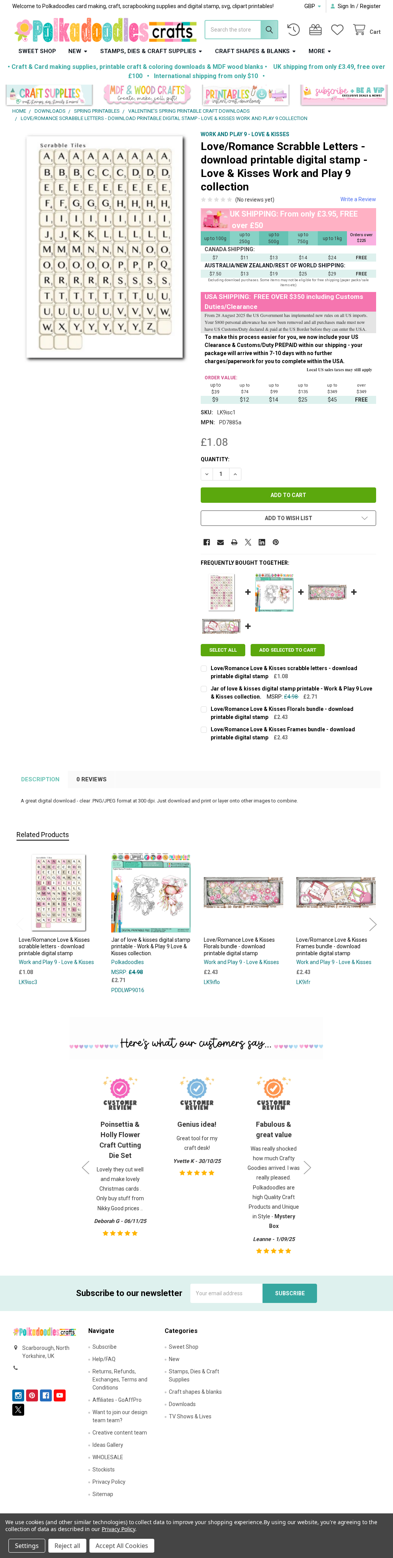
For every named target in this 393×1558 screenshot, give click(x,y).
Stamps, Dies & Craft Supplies (148, 51)
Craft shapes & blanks (252, 51)
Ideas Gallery (107, 1445)
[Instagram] (18, 1395)
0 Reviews (91, 779)
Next (373, 924)
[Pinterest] (276, 542)
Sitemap (102, 1494)
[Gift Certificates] (317, 30)
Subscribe (104, 1347)
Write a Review (358, 199)
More (317, 51)
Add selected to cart (287, 650)
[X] (248, 542)
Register (370, 6)
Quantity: (215, 459)
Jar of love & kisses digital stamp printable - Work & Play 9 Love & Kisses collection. (150, 946)
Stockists (103, 1469)
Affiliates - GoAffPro (117, 1400)
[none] (105, 247)
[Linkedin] (262, 542)
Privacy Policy (108, 1482)
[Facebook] (207, 542)
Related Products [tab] (43, 835)
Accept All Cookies (122, 1545)
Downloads (182, 1404)
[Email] (220, 542)
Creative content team (119, 1433)
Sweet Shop (37, 51)
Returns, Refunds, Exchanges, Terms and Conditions (119, 1379)
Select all (223, 650)
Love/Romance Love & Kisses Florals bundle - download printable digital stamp (239, 946)
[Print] (234, 542)
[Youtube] (60, 1395)
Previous (20, 924)
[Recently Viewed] (295, 30)
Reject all (67, 1545)
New (74, 51)
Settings (27, 1545)
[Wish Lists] (339, 30)
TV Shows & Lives (190, 1416)
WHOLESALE (107, 1457)
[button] (49, 96)
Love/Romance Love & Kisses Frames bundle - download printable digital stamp (331, 946)
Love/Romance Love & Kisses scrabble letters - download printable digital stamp (54, 946)
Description (40, 779)
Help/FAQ (104, 1359)
